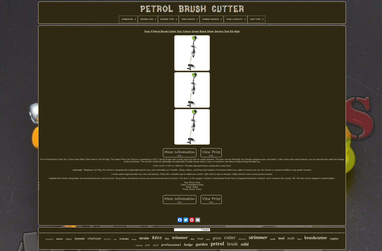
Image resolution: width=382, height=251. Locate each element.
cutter (229, 237)
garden (202, 244)
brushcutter (315, 237)
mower (59, 239)
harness (242, 239)
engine (334, 238)
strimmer (258, 237)
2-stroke (124, 239)
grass (217, 238)
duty (192, 239)
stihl (245, 244)
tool (281, 238)
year (115, 239)
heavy (69, 239)
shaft (208, 239)
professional (171, 245)
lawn (299, 239)
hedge (188, 245)
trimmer (180, 237)
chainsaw (94, 238)
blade (200, 238)
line (167, 238)
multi (290, 238)
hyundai (80, 238)
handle (272, 239)
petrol (217, 244)
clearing (138, 245)
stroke (144, 238)
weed (155, 245)
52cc (157, 238)
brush (232, 244)
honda (134, 239)
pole (147, 245)
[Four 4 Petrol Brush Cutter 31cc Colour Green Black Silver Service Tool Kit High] (192, 53)
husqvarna (49, 239)
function (107, 239)
